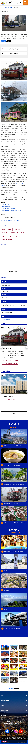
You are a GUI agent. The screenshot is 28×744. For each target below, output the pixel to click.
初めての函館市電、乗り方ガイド (12, 503)
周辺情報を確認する (14, 271)
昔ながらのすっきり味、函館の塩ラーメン (14, 465)
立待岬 (5, 609)
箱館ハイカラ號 (5, 204)
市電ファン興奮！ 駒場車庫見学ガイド (11, 208)
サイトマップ (18, 723)
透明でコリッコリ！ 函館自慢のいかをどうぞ (14, 523)
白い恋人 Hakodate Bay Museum (12, 628)
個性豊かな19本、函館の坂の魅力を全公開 (14, 484)
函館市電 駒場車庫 (6, 206)
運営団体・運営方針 (8, 723)
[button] (1, 347)
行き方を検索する (14, 53)
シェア (3, 41)
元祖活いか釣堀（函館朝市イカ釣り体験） (14, 551)
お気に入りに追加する (14, 49)
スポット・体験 (8, 7)
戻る (14, 413)
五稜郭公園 (6, 590)
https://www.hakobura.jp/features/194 (10, 220)
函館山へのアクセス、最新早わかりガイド (14, 446)
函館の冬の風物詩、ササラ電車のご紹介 (11, 210)
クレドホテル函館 (7, 396)
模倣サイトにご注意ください (14, 721)
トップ (2, 7)
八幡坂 (5, 571)
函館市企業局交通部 (6, 319)
